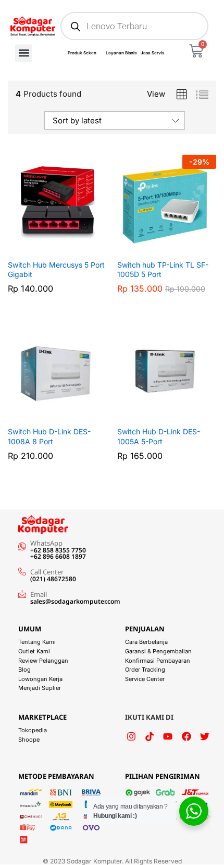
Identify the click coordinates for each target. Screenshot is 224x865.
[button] (23, 53)
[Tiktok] (149, 736)
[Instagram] (131, 736)
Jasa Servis (152, 52)
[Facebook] (186, 736)
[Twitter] (204, 736)
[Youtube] (167, 736)
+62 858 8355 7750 (58, 550)
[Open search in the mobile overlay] (134, 26)
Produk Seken (82, 52)
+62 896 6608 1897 (58, 556)
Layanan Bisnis (121, 52)
